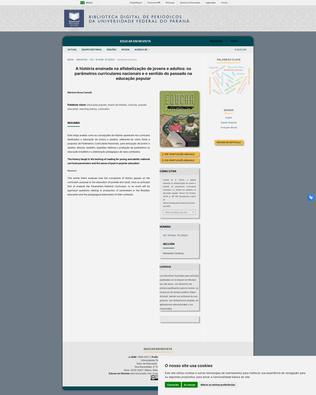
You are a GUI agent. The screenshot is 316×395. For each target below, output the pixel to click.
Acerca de (141, 49)
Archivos (81, 59)
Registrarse (216, 41)
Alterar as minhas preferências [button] (217, 384)
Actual (72, 49)
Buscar (241, 49)
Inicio (70, 59)
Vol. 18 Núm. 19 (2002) (102, 59)
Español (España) (229, 122)
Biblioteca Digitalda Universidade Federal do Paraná (139, 19)
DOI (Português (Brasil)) (179, 160)
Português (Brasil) (229, 127)
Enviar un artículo (229, 142)
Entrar (234, 41)
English (228, 117)
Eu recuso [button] (189, 384)
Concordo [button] (173, 384)
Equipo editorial (92, 49)
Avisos (125, 49)
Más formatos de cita (176, 212)
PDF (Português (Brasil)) (179, 154)
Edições (111, 49)
